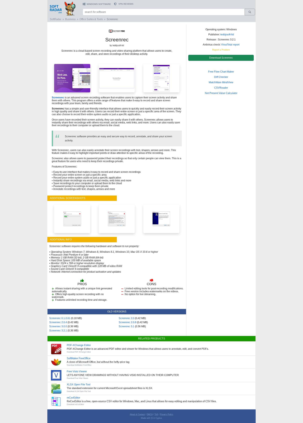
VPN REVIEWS (125, 4)
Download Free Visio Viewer (77, 378)
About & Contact (137, 414)
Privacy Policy (166, 414)
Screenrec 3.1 (126, 326)
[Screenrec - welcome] (161, 218)
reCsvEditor (73, 397)
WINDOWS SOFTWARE (99, 4)
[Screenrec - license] (117, 218)
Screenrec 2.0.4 (58, 322)
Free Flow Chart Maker (221, 71)
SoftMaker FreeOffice (78, 358)
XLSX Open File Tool (78, 384)
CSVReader (221, 87)
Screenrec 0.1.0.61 (59, 318)
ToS (156, 414)
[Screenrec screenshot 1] (72, 78)
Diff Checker (221, 77)
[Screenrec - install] (72, 218)
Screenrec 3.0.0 (58, 326)
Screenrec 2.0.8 (127, 322)
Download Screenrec (221, 57)
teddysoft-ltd (227, 34)
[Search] (250, 12)
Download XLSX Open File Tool (79, 391)
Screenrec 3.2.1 (58, 330)
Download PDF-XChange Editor (79, 352)
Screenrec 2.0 (126, 318)
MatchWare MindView (221, 82)
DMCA (150, 414)
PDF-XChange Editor (79, 345)
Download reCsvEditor (75, 404)
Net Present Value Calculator (221, 93)
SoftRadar (55, 19)
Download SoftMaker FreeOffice (79, 365)
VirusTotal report (230, 44)
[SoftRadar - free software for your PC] (64, 8)
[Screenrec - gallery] (117, 78)
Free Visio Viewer (77, 371)
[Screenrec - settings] (161, 78)
